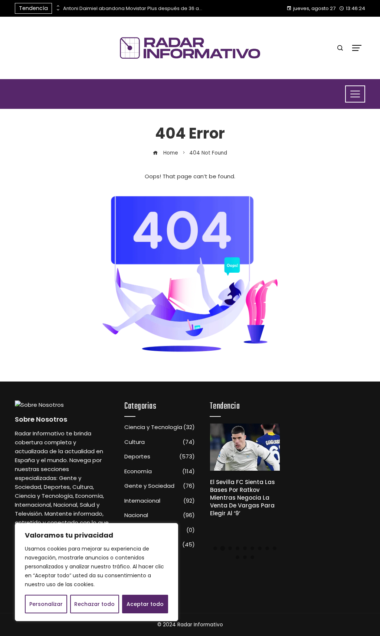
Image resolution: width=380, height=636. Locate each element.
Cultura (159, 442)
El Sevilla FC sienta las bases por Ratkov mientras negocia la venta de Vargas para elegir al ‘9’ (242, 497)
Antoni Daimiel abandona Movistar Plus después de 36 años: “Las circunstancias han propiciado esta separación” (133, 8)
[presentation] (57, 6)
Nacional (159, 515)
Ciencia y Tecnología (159, 427)
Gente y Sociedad (159, 486)
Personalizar (46, 604)
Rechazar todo (94, 604)
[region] (96, 572)
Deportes (159, 456)
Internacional (159, 500)
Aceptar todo (145, 604)
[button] (215, 548)
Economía (159, 471)
